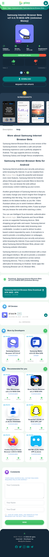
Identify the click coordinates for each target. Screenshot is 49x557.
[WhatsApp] (27, 72)
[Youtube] (28, 547)
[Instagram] (24, 547)
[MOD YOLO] (24, 3)
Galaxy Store (11, 175)
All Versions (24, 322)
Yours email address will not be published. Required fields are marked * (22, 479)
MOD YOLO (18, 537)
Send (24, 522)
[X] (24, 72)
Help (18, 130)
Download (26, 79)
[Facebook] (16, 547)
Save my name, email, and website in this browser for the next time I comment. (21, 515)
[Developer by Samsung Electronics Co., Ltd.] (45, 330)
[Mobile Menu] (3, 3)
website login (10, 217)
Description (8, 130)
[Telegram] (21, 72)
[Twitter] (20, 547)
